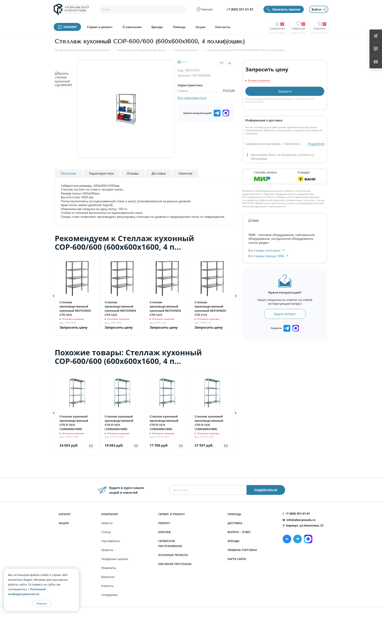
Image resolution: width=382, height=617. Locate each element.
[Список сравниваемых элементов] (277, 36)
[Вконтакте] (287, 539)
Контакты (222, 27)
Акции (200, 27)
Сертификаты (110, 541)
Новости (107, 523)
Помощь (179, 27)
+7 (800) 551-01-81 (239, 9)
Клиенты (107, 586)
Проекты (107, 550)
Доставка (235, 523)
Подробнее (316, 144)
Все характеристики (192, 98)
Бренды (157, 27)
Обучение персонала (174, 564)
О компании (132, 27)
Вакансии (107, 577)
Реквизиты (108, 568)
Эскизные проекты (173, 555)
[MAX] (225, 113)
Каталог (65, 514)
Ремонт (164, 523)
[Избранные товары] (298, 36)
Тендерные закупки (114, 559)
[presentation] (53, 296)
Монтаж (164, 532)
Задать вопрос (285, 314)
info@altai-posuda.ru (300, 520)
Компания (109, 514)
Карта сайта (237, 559)
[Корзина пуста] (319, 36)
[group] (125, 109)
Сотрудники (109, 595)
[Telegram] (297, 539)
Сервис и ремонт (100, 27)
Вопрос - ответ (239, 532)
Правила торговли (242, 550)
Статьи (106, 532)
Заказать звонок (286, 9)
